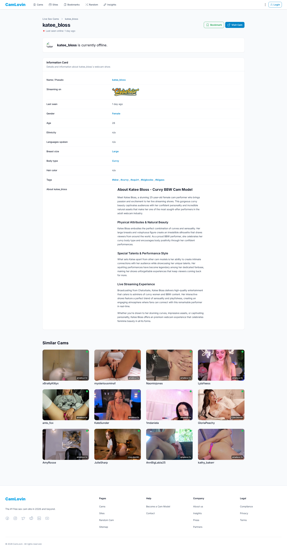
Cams (102, 506)
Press (196, 520)
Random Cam (106, 520)
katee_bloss (71, 18)
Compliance (246, 506)
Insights (197, 513)
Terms (243, 520)
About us (198, 506)
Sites (101, 513)
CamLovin (15, 4)
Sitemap (103, 526)
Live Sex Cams (51, 18)
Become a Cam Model (158, 506)
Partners (197, 526)
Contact (150, 513)
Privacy (244, 513)
